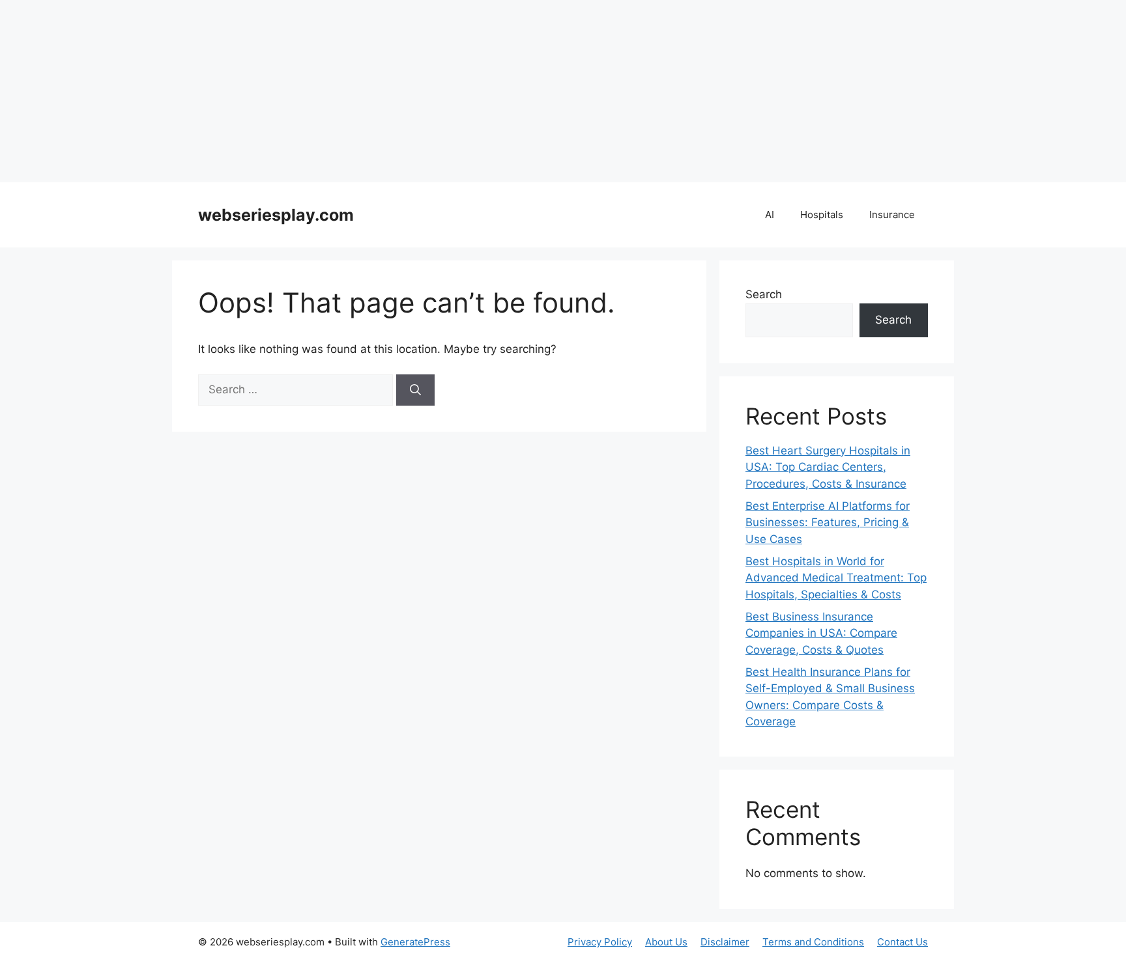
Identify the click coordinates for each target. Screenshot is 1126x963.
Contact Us (902, 942)
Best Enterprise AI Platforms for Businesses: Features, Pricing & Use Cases (827, 522)
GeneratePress (415, 942)
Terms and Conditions (813, 942)
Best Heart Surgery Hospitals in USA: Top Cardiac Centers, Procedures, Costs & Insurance (827, 467)
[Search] (415, 390)
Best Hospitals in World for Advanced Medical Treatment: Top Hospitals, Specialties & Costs (836, 578)
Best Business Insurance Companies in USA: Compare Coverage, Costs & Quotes (821, 633)
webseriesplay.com (276, 215)
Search (763, 294)
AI (769, 214)
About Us (666, 942)
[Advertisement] (391, 91)
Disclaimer (724, 942)
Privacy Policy (600, 942)
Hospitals (821, 214)
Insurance (892, 214)
